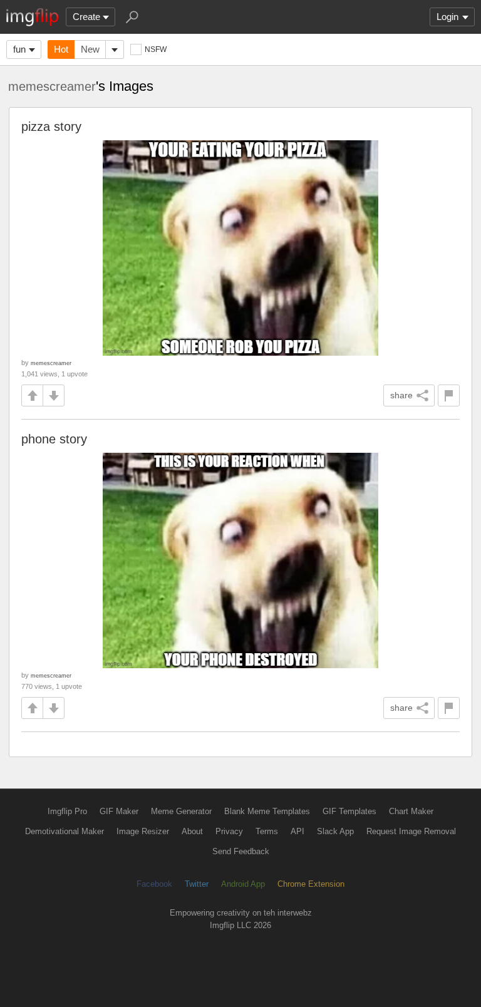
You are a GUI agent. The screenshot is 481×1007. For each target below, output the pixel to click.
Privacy (229, 831)
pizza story (51, 126)
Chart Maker (411, 811)
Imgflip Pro (67, 811)
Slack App (335, 831)
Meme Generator (181, 811)
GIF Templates (349, 811)
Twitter (197, 884)
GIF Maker (119, 811)
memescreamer (52, 86)
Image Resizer (142, 831)
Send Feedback (240, 851)
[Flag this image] (449, 395)
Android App (243, 884)
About (192, 831)
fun (19, 49)
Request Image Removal (411, 831)
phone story (54, 439)
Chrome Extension (310, 884)
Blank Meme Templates (267, 811)
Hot (61, 49)
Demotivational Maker (64, 831)
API (297, 831)
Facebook (154, 884)
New (90, 49)
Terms (267, 831)
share (401, 395)
